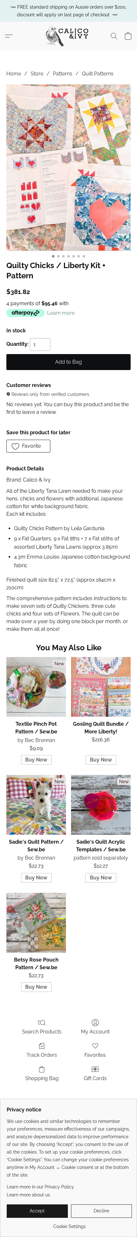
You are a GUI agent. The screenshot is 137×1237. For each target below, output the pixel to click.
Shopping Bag (42, 1078)
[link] (69, 1224)
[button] (68, 36)
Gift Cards (95, 1078)
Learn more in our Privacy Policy (40, 1186)
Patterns (62, 74)
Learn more (61, 313)
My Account (95, 1032)
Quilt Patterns (97, 74)
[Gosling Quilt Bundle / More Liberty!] (101, 687)
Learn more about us (28, 1194)
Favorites (95, 1055)
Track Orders (41, 1055)
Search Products (41, 1032)
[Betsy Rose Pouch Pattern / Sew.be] (36, 923)
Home (13, 74)
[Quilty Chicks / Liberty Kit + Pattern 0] (68, 167)
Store (37, 74)
